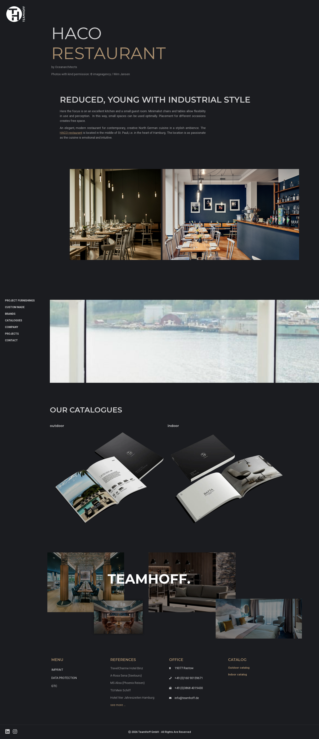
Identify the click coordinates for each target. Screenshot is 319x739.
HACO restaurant (71, 132)
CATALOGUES (13, 320)
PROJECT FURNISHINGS (20, 300)
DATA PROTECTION (64, 678)
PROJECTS (12, 333)
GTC (54, 686)
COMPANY (11, 327)
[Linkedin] (7, 731)
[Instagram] (14, 731)
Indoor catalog (237, 674)
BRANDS (10, 313)
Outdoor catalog (239, 667)
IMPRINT (57, 669)
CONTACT (11, 340)
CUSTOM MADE (15, 307)
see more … (118, 705)
